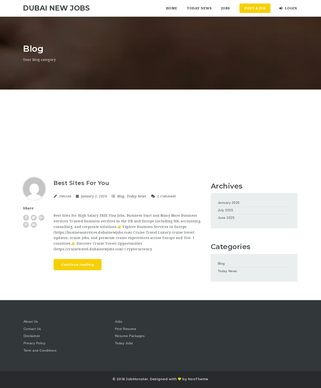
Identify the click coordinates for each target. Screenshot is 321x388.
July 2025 (225, 210)
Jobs (225, 8)
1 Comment (166, 196)
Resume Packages (130, 336)
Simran (65, 196)
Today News (199, 8)
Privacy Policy (34, 343)
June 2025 (226, 217)
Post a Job (255, 8)
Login (290, 8)
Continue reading (77, 265)
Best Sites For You (81, 183)
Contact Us (32, 329)
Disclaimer (31, 336)
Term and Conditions (40, 350)
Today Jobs (124, 343)
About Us (30, 321)
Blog (121, 196)
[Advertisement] (160, 125)
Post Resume (125, 329)
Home (171, 8)
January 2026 (229, 202)
